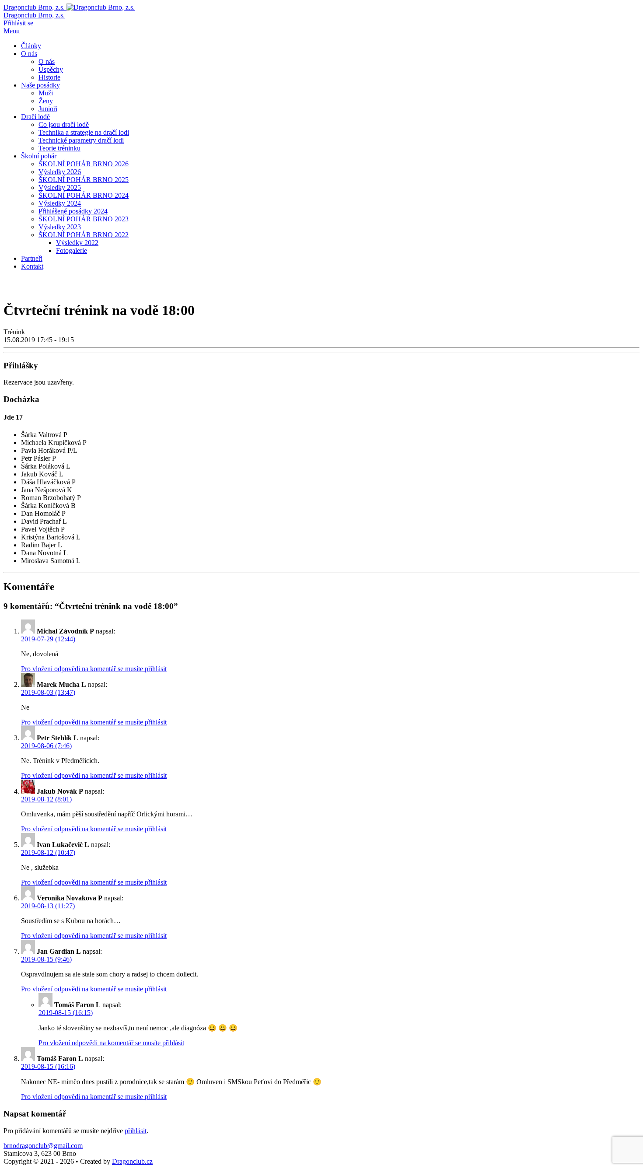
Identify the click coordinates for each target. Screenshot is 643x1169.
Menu (11, 31)
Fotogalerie (71, 250)
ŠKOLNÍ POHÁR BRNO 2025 (83, 179)
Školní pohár (38, 156)
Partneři (31, 258)
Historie (49, 77)
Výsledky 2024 (59, 203)
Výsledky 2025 (59, 187)
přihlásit (136, 1130)
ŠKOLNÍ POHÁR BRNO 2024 (83, 195)
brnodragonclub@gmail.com (43, 1145)
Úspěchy (50, 69)
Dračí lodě (35, 116)
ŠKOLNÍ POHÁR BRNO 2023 (83, 219)
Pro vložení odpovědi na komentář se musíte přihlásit (94, 668)
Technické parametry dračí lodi (81, 140)
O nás (29, 53)
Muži (45, 93)
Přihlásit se (18, 23)
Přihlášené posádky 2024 (73, 211)
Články (31, 45)
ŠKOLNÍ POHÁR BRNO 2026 (83, 164)
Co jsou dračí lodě (63, 124)
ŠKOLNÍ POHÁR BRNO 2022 (83, 234)
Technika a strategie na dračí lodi (83, 132)
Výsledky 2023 (59, 227)
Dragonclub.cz (132, 1161)
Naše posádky (40, 85)
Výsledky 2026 (59, 171)
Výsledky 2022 (77, 242)
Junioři (47, 108)
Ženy (45, 101)
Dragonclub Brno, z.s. (34, 15)
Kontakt (32, 266)
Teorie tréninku (59, 148)
